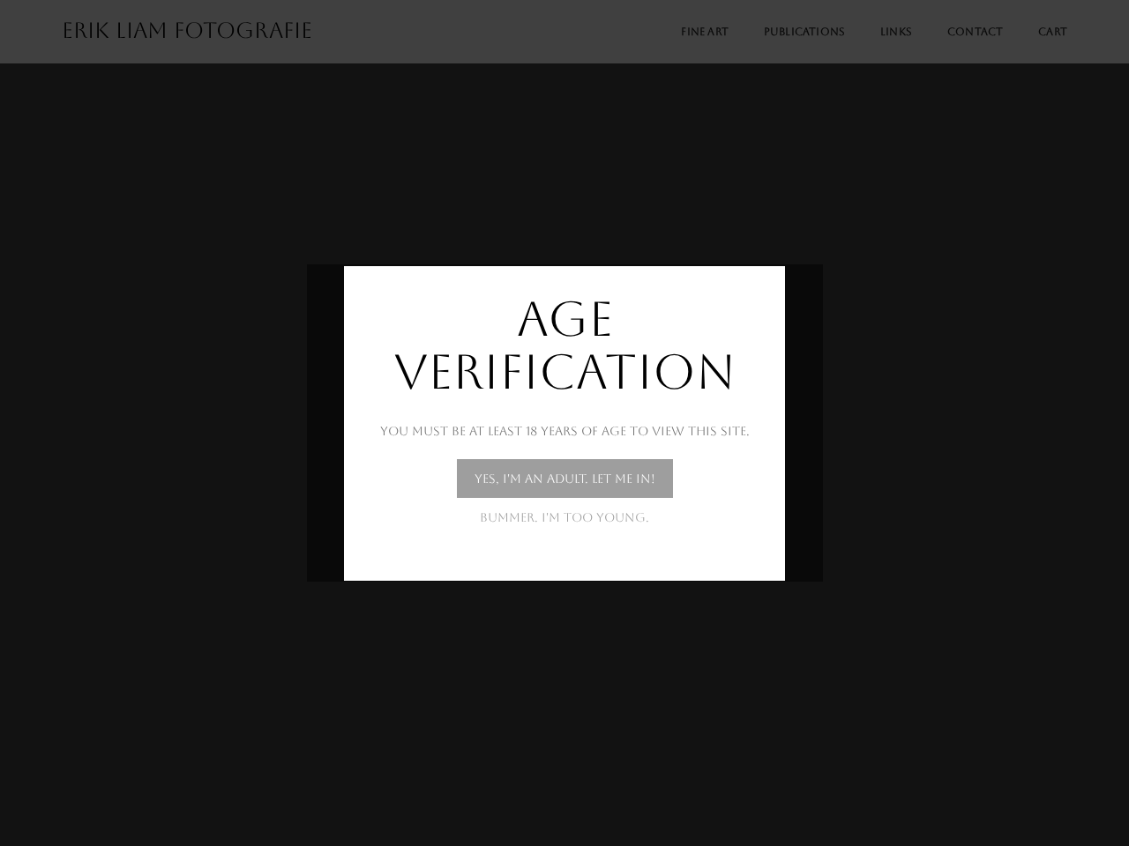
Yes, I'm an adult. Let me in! (565, 478)
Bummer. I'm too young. (564, 517)
